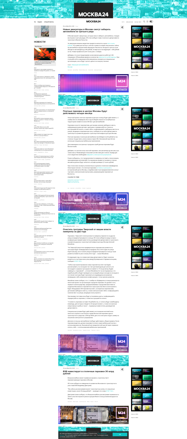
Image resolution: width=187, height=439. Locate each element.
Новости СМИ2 (61, 94)
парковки (70, 69)
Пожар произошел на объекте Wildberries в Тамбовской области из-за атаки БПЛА (44, 214)
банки (88, 401)
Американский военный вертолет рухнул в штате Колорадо (43, 229)
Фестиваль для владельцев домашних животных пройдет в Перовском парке (44, 142)
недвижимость (41, 152)
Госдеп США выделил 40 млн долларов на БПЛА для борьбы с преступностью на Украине (44, 196)
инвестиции (75, 401)
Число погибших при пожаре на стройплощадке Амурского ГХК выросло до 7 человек (44, 86)
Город (76, 26)
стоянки (83, 188)
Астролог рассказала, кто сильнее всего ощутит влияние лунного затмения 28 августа (44, 111)
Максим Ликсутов (83, 69)
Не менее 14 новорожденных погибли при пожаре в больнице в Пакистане (44, 156)
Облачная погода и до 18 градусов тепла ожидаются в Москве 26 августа (44, 188)
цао (68, 188)
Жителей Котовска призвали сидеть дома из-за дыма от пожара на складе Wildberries (44, 120)
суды (35, 239)
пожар (42, 89)
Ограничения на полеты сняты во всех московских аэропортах (44, 252)
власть (35, 184)
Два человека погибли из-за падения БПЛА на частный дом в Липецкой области (43, 244)
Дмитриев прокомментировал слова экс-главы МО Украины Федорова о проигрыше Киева (43, 173)
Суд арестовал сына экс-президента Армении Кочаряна (43, 236)
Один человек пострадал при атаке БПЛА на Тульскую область (43, 134)
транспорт (36, 254)
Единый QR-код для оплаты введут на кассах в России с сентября (44, 221)
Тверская (93, 330)
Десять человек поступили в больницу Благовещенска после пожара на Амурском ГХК (44, 260)
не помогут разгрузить (104, 168)
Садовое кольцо (86, 330)
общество (36, 114)
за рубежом (47, 159)
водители (88, 188)
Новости (39, 41)
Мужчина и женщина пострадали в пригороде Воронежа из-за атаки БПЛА (44, 103)
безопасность (37, 168)
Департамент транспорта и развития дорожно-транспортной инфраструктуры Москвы (76, 181)
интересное (42, 114)
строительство (82, 401)
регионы (47, 89)
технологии (90, 69)
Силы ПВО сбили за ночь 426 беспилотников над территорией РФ (43, 127)
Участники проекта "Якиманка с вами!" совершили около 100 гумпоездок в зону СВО (44, 78)
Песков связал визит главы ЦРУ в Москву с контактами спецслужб (42, 181)
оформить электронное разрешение (99, 155)
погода (41, 191)
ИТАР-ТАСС (78, 261)
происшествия (37, 89)
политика (36, 176)
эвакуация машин (98, 69)
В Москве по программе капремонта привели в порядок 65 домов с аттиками (44, 70)
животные (36, 144)
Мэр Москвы (38, 46)
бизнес (46, 152)
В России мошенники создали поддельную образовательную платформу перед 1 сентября (42, 165)
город (35, 72)
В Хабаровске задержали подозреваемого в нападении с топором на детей (42, 95)
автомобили (75, 69)
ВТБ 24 (96, 401)
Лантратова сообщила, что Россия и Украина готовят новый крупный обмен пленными (44, 205)
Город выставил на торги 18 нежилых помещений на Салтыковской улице (44, 149)
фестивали (45, 144)
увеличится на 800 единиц (107, 57)
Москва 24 (93, 21)
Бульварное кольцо (77, 330)
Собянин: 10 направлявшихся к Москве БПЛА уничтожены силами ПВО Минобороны (45, 63)
